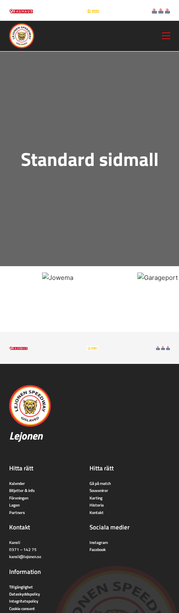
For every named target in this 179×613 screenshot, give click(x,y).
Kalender (17, 483)
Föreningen (18, 497)
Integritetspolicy (23, 601)
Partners (17, 512)
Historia (97, 505)
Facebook (98, 549)
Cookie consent (22, 608)
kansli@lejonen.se (25, 556)
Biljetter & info (22, 490)
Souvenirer (99, 490)
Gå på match (100, 483)
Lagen (14, 505)
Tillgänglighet (21, 586)
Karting (96, 497)
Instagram (99, 542)
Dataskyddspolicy (24, 594)
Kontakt (97, 512)
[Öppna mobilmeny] (166, 35)
